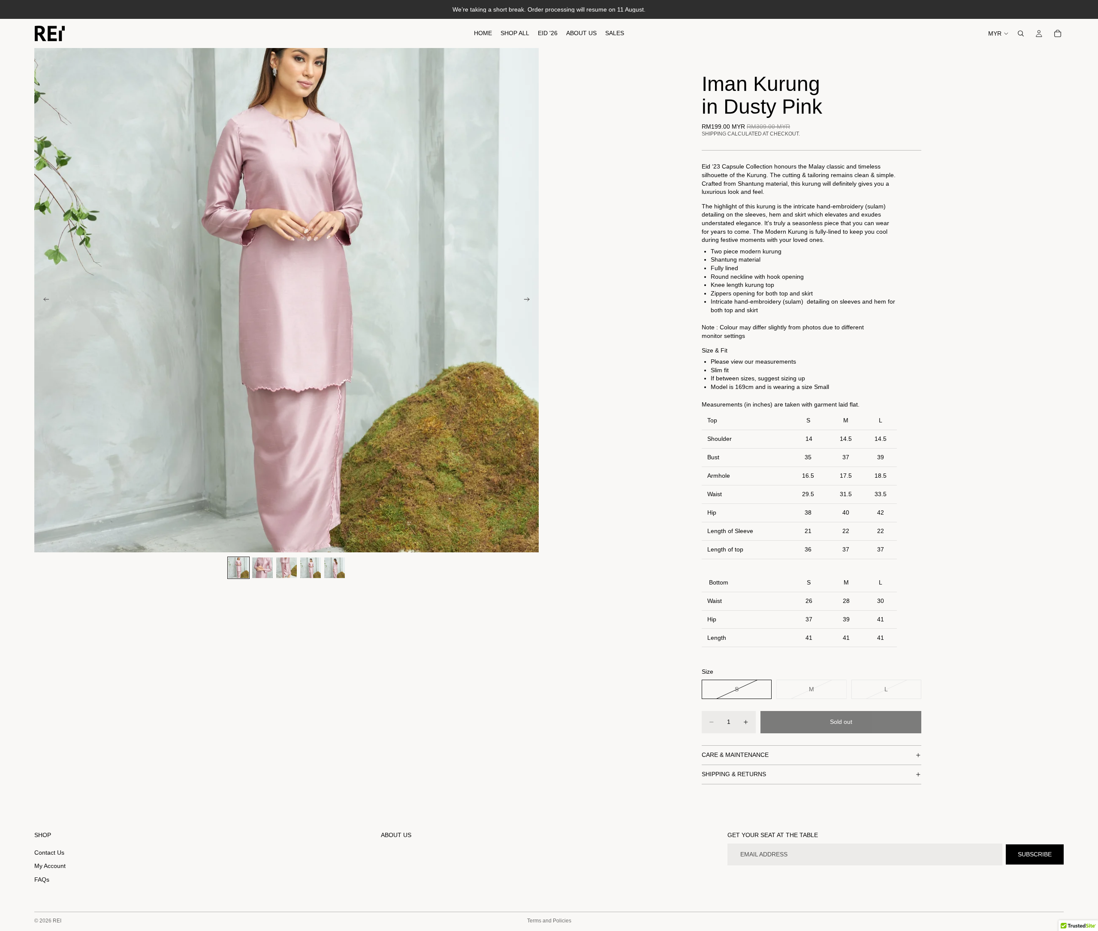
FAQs (41, 879)
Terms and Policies (549, 921)
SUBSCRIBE (1035, 854)
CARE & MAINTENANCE (735, 754)
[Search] (1020, 33)
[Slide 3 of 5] (286, 567)
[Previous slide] (43, 300)
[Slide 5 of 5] (334, 567)
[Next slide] (529, 300)
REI (57, 921)
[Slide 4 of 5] (310, 567)
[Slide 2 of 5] (262, 567)
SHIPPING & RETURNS (734, 774)
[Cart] (1057, 33)
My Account (50, 866)
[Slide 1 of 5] (238, 567)
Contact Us (49, 852)
